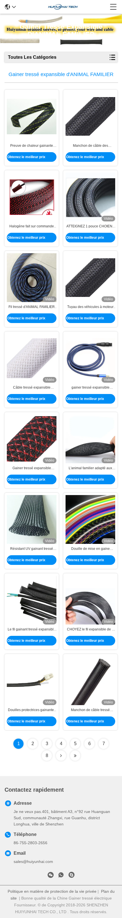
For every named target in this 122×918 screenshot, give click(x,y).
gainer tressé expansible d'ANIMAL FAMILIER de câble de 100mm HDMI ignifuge (90, 387)
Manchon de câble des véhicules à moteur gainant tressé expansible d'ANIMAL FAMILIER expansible (90, 146)
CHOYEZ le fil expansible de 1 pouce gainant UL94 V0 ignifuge (90, 629)
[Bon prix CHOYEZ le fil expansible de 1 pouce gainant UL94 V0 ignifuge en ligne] (90, 600)
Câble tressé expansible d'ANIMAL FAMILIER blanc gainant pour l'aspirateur (31, 387)
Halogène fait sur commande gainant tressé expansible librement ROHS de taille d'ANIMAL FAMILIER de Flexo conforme (31, 226)
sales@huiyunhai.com (33, 861)
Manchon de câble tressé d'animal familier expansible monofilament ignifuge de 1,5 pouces (90, 710)
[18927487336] (71, 876)
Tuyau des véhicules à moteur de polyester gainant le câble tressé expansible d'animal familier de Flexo (90, 307)
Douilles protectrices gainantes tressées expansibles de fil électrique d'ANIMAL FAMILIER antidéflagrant (32, 710)
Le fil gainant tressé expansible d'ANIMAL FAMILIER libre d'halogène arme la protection (32, 629)
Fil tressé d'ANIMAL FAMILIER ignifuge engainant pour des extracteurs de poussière (32, 307)
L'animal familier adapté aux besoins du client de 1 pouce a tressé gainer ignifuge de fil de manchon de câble (90, 468)
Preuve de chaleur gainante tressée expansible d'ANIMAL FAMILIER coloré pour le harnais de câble (31, 146)
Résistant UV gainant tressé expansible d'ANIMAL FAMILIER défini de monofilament (31, 549)
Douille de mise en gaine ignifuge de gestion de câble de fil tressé (90, 549)
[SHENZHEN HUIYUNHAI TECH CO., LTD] (63, 7)
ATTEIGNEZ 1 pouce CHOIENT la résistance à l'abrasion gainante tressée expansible (90, 226)
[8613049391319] (61, 876)
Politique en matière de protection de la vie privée (52, 891)
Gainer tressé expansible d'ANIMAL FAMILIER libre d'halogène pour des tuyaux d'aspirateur (31, 468)
